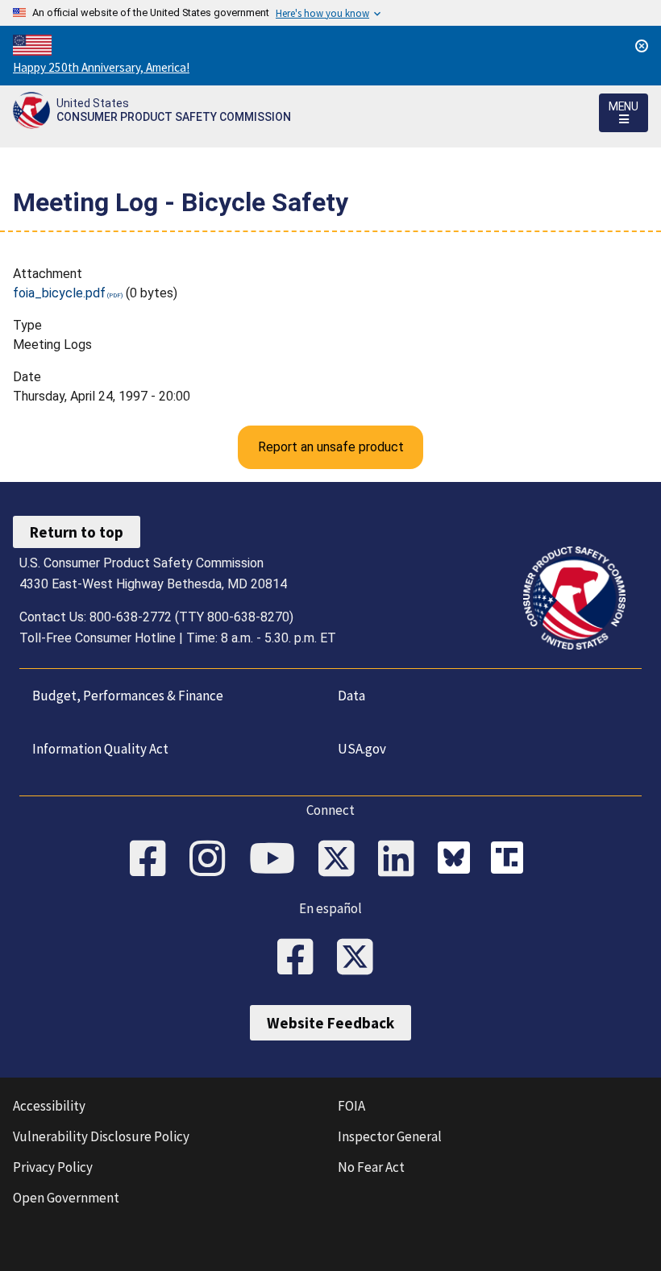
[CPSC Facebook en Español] (300, 958)
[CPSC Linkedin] (401, 860)
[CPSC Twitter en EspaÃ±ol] (360, 958)
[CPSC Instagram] (213, 860)
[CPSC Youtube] (277, 860)
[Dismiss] (641, 45)
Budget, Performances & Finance (127, 695)
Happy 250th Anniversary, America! (101, 67)
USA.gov (362, 749)
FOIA (351, 1106)
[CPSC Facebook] (153, 860)
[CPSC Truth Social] (511, 860)
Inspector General (390, 1136)
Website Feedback (330, 1022)
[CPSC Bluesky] (457, 860)
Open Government (66, 1198)
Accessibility (49, 1106)
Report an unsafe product (331, 447)
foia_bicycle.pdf (59, 293)
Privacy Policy (53, 1167)
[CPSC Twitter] (342, 860)
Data (351, 695)
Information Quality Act (100, 749)
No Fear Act (371, 1167)
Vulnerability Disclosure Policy (101, 1136)
